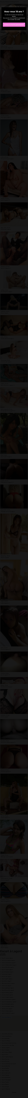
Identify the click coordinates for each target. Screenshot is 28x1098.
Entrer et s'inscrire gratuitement (14, 24)
